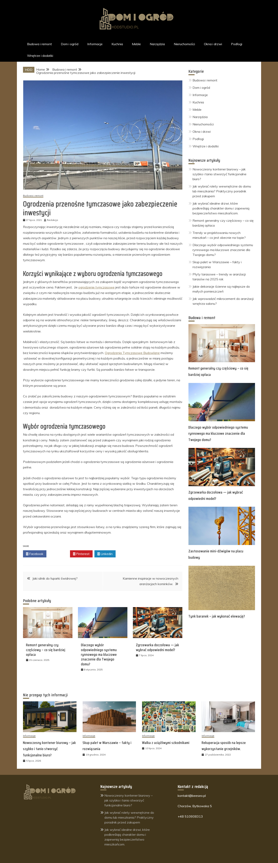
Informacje (95, 44)
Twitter (59, 554)
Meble (136, 44)
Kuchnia (117, 44)
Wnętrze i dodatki (40, 56)
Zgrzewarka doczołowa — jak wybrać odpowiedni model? (157, 647)
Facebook (35, 554)
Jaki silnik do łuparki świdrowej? (55, 578)
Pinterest (82, 554)
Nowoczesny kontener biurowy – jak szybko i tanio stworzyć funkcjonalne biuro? (219, 174)
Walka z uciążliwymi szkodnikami (165, 743)
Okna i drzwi (213, 44)
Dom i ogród (69, 44)
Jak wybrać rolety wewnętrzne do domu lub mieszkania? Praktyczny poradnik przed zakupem (222, 191)
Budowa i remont (39, 44)
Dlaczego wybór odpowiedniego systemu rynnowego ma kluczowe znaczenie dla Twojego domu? (99, 654)
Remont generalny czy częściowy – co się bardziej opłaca (45, 649)
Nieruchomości (184, 44)
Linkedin (106, 554)
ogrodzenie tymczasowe (96, 287)
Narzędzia (157, 44)
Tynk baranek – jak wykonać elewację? (216, 616)
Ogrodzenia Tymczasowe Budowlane (132, 353)
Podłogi (236, 44)
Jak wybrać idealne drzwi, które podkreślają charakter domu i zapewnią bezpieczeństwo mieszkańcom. (221, 208)
